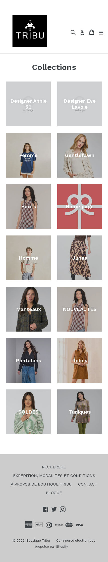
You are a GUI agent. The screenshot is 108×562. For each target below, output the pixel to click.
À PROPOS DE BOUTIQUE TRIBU (41, 484)
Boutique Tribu (38, 540)
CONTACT (87, 484)
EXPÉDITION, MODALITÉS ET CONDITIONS (54, 475)
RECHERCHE (54, 467)
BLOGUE (54, 492)
